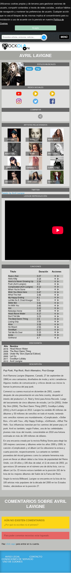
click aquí (10, 543)
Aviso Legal (12, 556)
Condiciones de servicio (13, 559)
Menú (64, 36)
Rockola (16, 47)
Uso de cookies (12, 561)
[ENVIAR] (43, 37)
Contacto (35, 556)
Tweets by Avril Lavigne (13, 193)
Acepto (35, 27)
